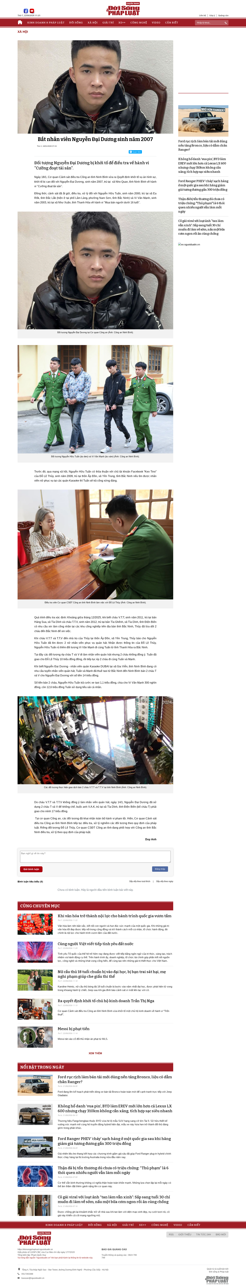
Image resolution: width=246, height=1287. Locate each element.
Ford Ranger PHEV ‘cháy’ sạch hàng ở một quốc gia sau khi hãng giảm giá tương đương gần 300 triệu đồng (114, 1141)
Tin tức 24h (203, 1234)
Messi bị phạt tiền (74, 1029)
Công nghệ (138, 22)
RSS (171, 1234)
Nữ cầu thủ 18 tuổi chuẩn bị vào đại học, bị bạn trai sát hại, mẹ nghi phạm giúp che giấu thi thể (112, 974)
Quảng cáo (223, 15)
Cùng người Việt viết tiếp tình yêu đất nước (95, 944)
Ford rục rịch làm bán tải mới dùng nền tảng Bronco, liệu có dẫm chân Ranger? (202, 145)
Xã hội (93, 22)
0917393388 (27, 1274)
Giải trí (108, 22)
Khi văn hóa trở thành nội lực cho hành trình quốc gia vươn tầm (114, 916)
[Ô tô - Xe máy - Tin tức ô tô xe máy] (189, 244)
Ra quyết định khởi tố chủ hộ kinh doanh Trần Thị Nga (106, 1001)
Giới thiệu (184, 1234)
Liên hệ (202, 15)
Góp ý (212, 15)
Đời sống (76, 22)
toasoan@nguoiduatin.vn (32, 1278)
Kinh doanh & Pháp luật (46, 22)
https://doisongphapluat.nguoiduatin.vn (35, 1249)
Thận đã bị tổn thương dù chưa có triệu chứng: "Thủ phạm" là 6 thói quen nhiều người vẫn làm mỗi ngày (113, 1170)
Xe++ (122, 22)
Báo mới (221, 1234)
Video (156, 22)
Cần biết (171, 22)
